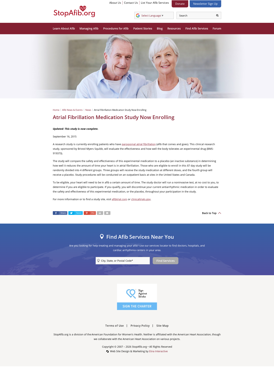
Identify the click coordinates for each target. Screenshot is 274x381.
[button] (90, 213)
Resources (174, 28)
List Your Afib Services (155, 3)
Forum (217, 28)
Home (56, 110)
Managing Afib (88, 28)
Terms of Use (114, 326)
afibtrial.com (119, 199)
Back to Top (209, 213)
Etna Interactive (158, 351)
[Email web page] (107, 213)
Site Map (162, 326)
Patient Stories (142, 28)
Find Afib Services (196, 28)
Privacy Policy (140, 326)
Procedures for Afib (116, 28)
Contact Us (131, 3)
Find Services (165, 261)
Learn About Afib (64, 28)
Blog (160, 28)
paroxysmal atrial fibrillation (139, 144)
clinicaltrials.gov (141, 199)
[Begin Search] (217, 15)
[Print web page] (100, 213)
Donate (180, 4)
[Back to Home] (74, 11)
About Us (115, 3)
